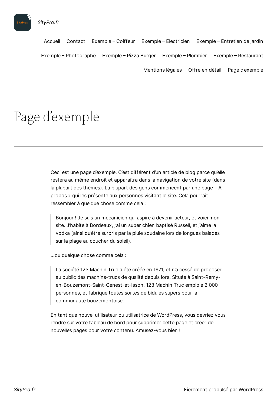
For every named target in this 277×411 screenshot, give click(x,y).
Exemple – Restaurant (238, 55)
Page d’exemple (245, 70)
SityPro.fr (48, 22)
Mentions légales (162, 70)
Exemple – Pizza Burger (129, 55)
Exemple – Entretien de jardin (229, 41)
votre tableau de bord (100, 322)
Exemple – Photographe (68, 55)
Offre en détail (204, 70)
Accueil (52, 41)
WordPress (251, 389)
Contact (76, 41)
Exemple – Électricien (165, 41)
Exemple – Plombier (184, 55)
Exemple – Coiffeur (113, 41)
